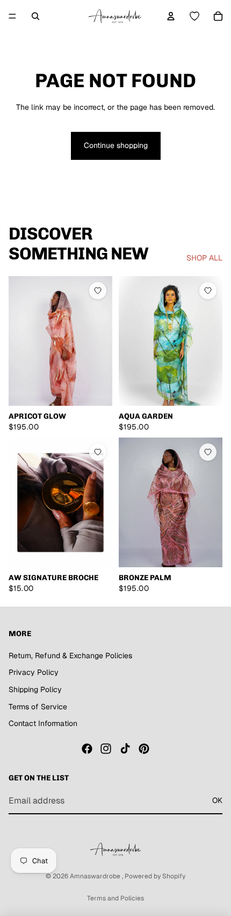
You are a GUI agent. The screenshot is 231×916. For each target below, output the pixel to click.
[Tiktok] (125, 748)
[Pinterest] (144, 748)
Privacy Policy (34, 672)
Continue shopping (116, 145)
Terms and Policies (115, 898)
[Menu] (12, 16)
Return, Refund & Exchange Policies (70, 655)
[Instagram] (105, 748)
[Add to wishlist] (97, 291)
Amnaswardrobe (96, 876)
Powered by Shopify (155, 876)
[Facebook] (87, 748)
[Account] (171, 16)
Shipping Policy (35, 689)
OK (217, 800)
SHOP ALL (204, 258)
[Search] (35, 16)
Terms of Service (38, 706)
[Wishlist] (194, 16)
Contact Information (43, 723)
